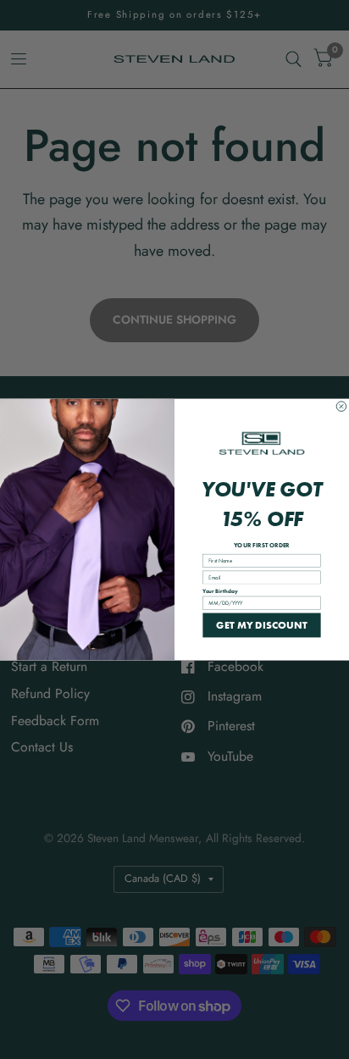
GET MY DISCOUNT (261, 624)
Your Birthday (219, 590)
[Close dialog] (341, 407)
